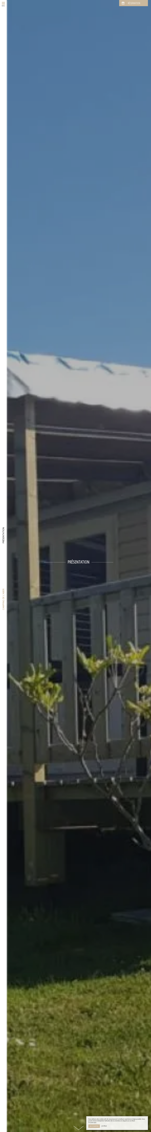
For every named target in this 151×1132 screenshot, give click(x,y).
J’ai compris (94, 1126)
